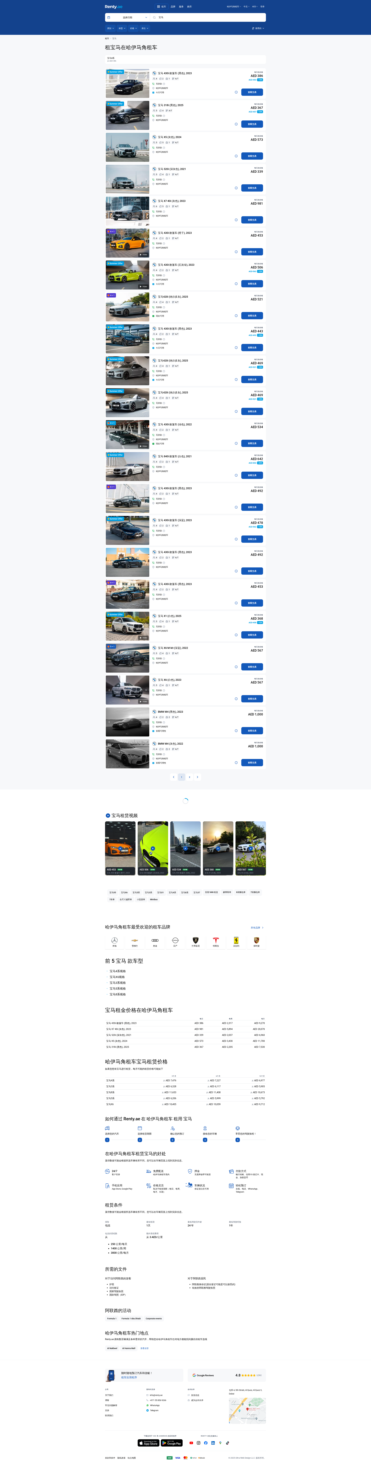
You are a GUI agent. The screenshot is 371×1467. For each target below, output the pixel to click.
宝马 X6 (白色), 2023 (169, 679)
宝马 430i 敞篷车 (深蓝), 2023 (175, 520)
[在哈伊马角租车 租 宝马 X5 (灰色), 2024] (127, 147)
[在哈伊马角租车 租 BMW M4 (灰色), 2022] (127, 753)
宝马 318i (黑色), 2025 (170, 105)
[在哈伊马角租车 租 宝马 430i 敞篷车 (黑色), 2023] (127, 562)
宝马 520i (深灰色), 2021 (172, 169)
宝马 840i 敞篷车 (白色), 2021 (175, 456)
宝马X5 (112, 892)
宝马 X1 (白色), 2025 (169, 615)
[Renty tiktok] (227, 1443)
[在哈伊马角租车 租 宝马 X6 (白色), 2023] (127, 690)
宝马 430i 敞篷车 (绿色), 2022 (175, 424)
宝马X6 (124, 892)
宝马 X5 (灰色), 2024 (169, 137)
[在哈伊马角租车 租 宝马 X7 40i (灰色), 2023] (127, 211)
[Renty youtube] (191, 1443)
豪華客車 (227, 892)
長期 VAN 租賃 (211, 892)
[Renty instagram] (198, 1443)
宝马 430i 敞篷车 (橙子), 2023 (175, 232)
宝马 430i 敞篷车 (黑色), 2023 (175, 73)
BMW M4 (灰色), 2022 (170, 743)
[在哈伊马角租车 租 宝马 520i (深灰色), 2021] (127, 179)
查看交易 (252, 92)
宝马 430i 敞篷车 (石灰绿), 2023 (176, 264)
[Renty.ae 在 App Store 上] (148, 1443)
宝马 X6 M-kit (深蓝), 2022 (173, 647)
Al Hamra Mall (128, 1348)
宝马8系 (184, 892)
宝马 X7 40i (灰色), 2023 (172, 200)
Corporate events (154, 1318)
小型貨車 (141, 899)
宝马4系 (172, 892)
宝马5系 (136, 892)
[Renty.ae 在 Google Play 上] (172, 1443)
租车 (107, 38)
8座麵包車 (240, 892)
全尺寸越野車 (126, 899)
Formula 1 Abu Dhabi (131, 1318)
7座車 (112, 899)
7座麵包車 (255, 892)
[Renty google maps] (220, 1443)
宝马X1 (160, 892)
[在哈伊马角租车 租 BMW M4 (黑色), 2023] (127, 721)
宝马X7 (196, 892)
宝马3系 (148, 892)
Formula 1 (112, 1318)
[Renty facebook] (205, 1443)
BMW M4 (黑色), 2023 (170, 711)
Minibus (154, 899)
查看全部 (144, 1348)
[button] (116, 971)
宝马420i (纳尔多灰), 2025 (173, 296)
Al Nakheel (112, 1348)
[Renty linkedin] (213, 1443)
